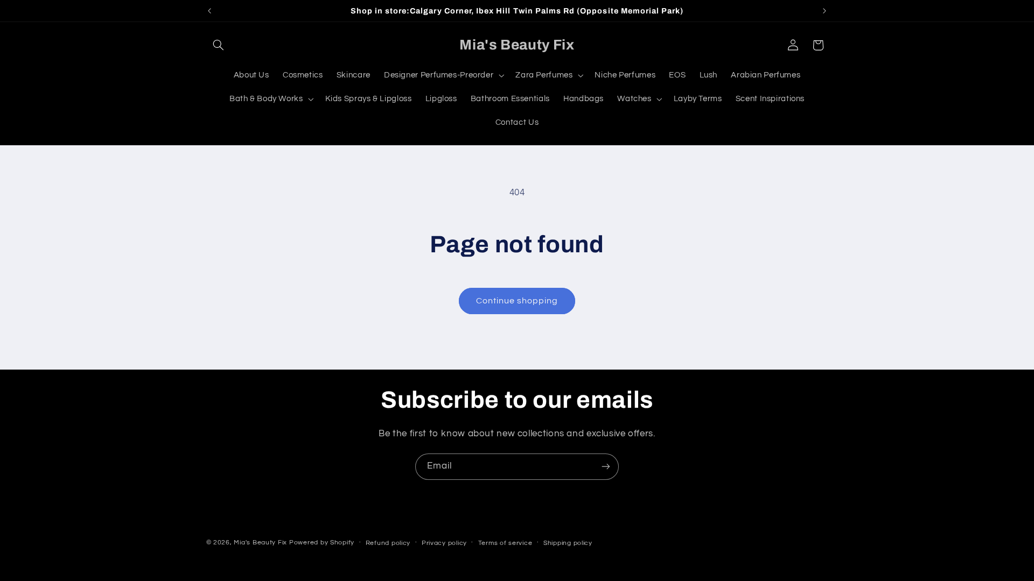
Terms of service (505, 543)
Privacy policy (444, 543)
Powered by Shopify (321, 542)
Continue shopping (517, 300)
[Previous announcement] (209, 11)
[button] (218, 45)
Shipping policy (567, 543)
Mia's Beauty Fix (260, 542)
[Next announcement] (824, 11)
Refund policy (388, 543)
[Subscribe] (605, 467)
